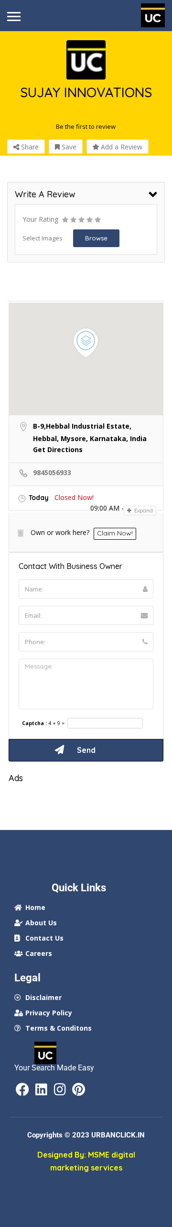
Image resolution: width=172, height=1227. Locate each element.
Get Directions (58, 449)
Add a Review (120, 146)
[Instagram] (60, 1089)
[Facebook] (22, 1089)
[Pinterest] (78, 1089)
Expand (143, 510)
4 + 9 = (56, 723)
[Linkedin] (41, 1089)
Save (68, 146)
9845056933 (52, 472)
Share (29, 146)
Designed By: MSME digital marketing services (86, 1161)
